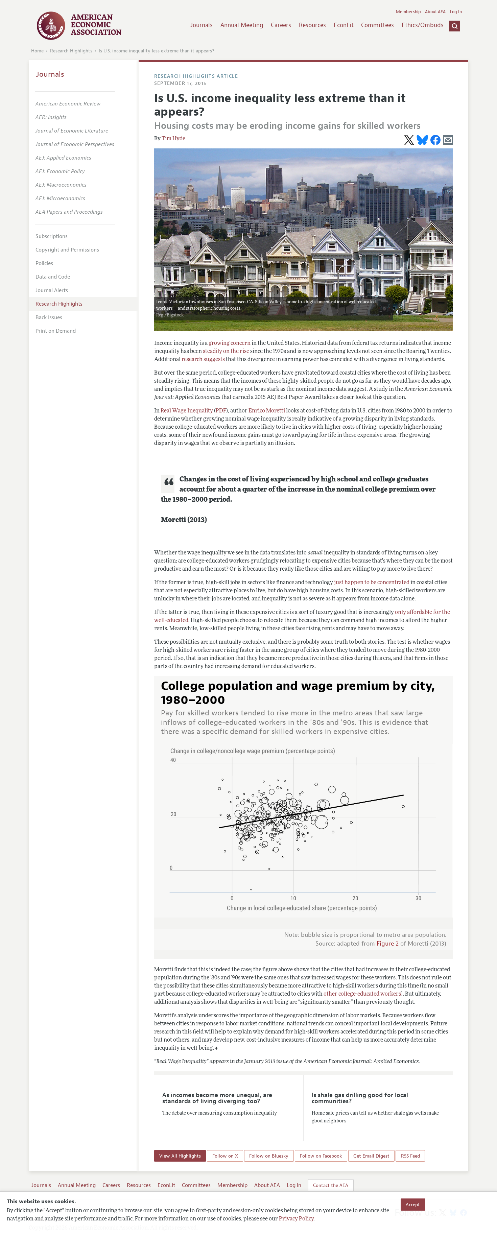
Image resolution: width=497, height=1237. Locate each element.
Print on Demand (56, 331)
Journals (201, 25)
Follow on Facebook (321, 1156)
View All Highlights (180, 1156)
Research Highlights (71, 51)
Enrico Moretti (267, 411)
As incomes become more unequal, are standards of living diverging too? (217, 1098)
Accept (413, 1205)
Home (37, 51)
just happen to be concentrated (371, 583)
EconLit (344, 25)
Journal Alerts (52, 290)
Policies (44, 263)
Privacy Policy (296, 1219)
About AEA (435, 12)
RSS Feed (410, 1156)
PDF (221, 411)
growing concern (230, 343)
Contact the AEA (330, 1185)
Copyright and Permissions (67, 249)
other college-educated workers (362, 994)
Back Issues (49, 317)
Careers (281, 25)
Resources (312, 25)
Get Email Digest (371, 1156)
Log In (456, 12)
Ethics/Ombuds (423, 25)
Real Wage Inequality (187, 411)
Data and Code (53, 276)
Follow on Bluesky (268, 1156)
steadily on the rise (226, 351)
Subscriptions (52, 236)
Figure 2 (388, 944)
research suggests (203, 359)
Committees (377, 25)
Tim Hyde (173, 139)
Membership (408, 12)
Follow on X (225, 1156)
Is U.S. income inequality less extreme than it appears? (156, 51)
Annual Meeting (241, 25)
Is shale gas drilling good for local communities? (360, 1098)
